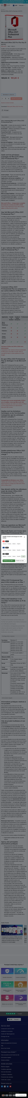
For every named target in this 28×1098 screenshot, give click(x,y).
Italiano (14, 543)
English (18, 543)
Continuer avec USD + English (9, 560)
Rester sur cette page (20, 560)
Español (18, 550)
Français (9, 543)
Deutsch (4, 543)
